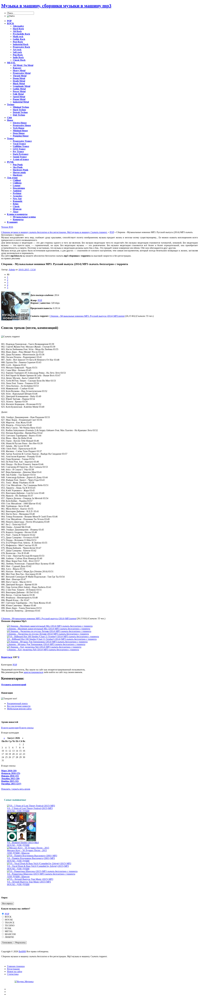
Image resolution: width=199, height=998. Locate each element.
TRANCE (9, 922)
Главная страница (16, 966)
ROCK (8, 917)
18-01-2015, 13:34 (27, 269)
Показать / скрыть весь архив (15, 789)
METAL (8, 931)
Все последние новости (18, 706)
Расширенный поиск (17, 703)
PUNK (7, 928)
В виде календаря (10, 727)
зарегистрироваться (33, 672)
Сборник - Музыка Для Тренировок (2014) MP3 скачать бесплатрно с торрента (46, 644)
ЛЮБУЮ (9, 937)
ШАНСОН (10, 934)
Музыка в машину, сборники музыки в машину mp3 (56, 5)
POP (40, 300)
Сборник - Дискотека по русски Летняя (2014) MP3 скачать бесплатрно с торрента (48, 634)
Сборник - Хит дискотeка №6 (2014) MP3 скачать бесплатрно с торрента (43, 649)
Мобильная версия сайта (19, 708)
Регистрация (13, 969)
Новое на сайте (14, 971)
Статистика (13, 974)
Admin (12, 269)
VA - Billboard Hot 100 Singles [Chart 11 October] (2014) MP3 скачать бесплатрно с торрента (52, 639)
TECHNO (9, 925)
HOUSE (8, 919)
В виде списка (26, 727)
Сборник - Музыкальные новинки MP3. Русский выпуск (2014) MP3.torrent (87, 316)
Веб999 (22, 951)
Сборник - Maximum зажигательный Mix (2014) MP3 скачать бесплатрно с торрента (48, 628)
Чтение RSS (7, 227)
